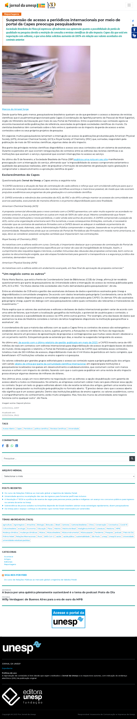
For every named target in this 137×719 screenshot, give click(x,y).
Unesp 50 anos (115, 536)
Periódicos (28, 429)
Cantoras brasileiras (79, 525)
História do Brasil (69, 529)
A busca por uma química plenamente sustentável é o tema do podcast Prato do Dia (58, 592)
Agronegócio (19, 525)
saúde (58, 536)
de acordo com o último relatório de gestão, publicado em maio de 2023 (58, 342)
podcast (118, 532)
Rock (40, 536)
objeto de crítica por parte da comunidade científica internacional (50, 364)
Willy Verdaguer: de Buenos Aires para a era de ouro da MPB (42, 599)
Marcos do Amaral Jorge (15, 109)
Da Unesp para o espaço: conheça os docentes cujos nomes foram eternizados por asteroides (47, 509)
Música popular (87, 532)
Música (42, 532)
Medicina (110, 529)
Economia (31, 529)
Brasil (58, 525)
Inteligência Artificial (86, 529)
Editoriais (8, 562)
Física (50, 529)
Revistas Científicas (58, 429)
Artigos (7, 559)
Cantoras (65, 525)
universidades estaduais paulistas (16, 540)
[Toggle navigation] (129, 5)
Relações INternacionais (26, 536)
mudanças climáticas (28, 532)
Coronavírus (113, 525)
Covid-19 (123, 525)
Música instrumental (70, 532)
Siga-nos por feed (16, 575)
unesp (104, 536)
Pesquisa (109, 532)
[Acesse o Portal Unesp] (68, 618)
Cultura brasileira (9, 529)
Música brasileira (53, 532)
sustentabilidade (83, 536)
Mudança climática (10, 532)
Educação (42, 529)
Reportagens (11, 14)
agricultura (7, 525)
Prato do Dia (128, 532)
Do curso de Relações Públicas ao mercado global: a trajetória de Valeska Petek (41, 493)
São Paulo (96, 536)
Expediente (7, 668)
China (91, 525)
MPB (118, 529)
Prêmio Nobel (8, 536)
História (57, 529)
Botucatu (50, 525)
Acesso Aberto (9, 429)
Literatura (101, 529)
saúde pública (68, 536)
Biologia (40, 525)
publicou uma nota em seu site (91, 159)
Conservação (101, 525)
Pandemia (99, 532)
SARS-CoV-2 (49, 536)
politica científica (41, 429)
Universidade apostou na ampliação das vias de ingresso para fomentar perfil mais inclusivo (45, 496)
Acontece (8, 556)
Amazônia (31, 525)
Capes (19, 429)
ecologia (21, 529)
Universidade (73, 429)
